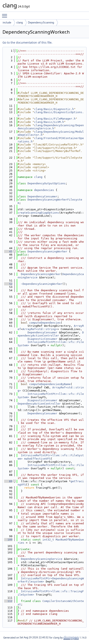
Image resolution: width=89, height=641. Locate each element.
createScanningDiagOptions (38, 212)
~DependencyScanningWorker (41, 283)
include (7, 22)
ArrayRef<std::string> (40, 329)
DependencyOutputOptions (47, 183)
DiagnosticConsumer (42, 338)
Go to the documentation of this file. (27, 42)
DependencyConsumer (42, 196)
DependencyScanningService (41, 558)
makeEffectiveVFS (37, 458)
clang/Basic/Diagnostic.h (54, 109)
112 (8, 601)
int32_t (48, 539)
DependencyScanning (41, 22)
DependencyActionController (51, 334)
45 (8, 251)
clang (19, 22)
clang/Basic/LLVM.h (49, 122)
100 (8, 539)
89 (8, 481)
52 (8, 283)
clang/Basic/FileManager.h (55, 118)
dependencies (44, 190)
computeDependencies (45, 322)
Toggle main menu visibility (5, 15)
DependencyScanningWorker (47, 251)
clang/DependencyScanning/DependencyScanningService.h (51, 127)
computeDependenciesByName (50, 384)
